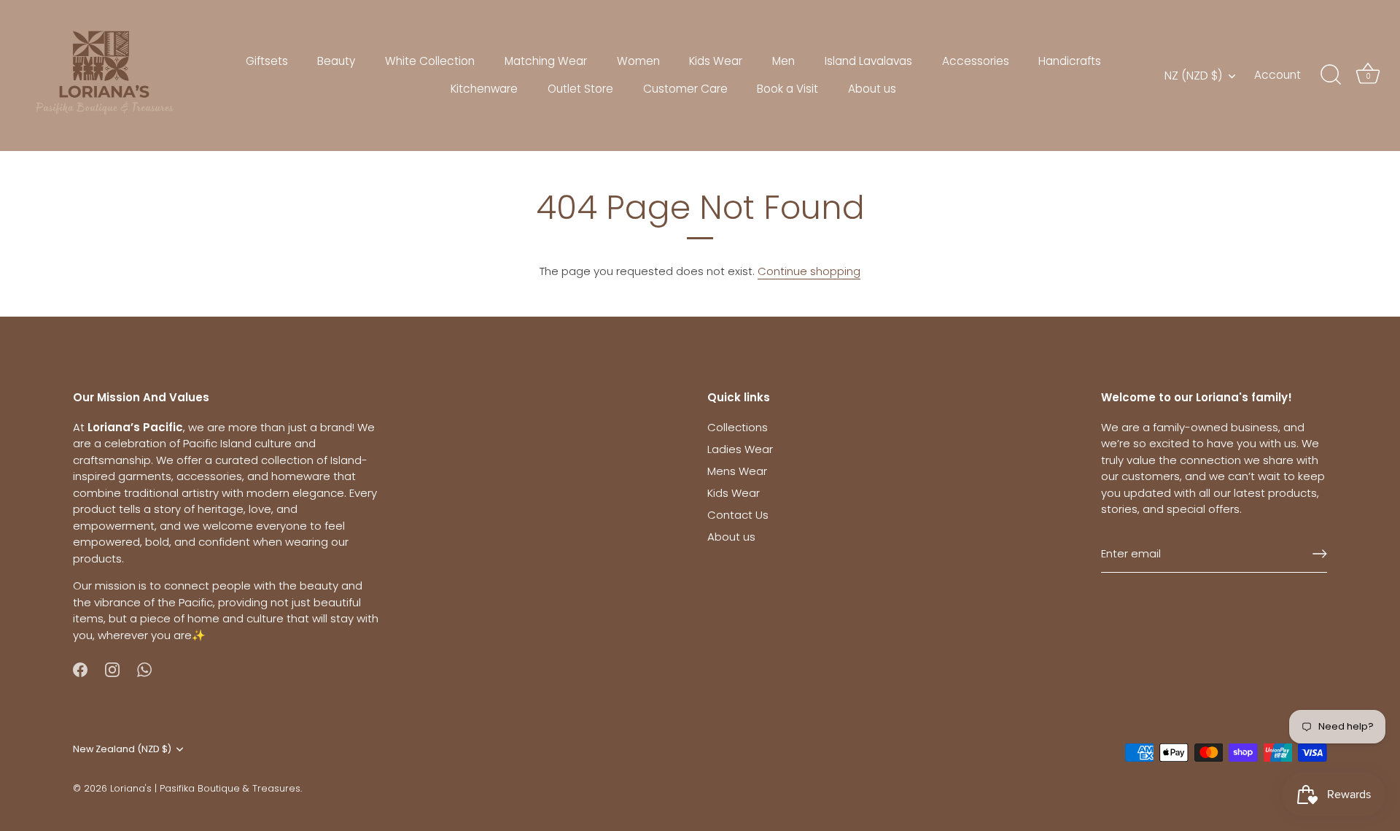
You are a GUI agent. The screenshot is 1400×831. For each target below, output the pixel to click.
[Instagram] (112, 668)
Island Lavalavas (868, 61)
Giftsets (267, 61)
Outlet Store (580, 88)
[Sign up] (1319, 553)
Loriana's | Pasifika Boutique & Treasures (205, 788)
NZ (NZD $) (1193, 75)
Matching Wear (546, 61)
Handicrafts (1069, 61)
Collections (737, 427)
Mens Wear (737, 471)
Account (1277, 74)
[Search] (1331, 75)
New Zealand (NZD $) (122, 749)
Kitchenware (484, 88)
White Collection (430, 61)
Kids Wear (715, 61)
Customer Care (685, 88)
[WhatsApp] (144, 668)
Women (638, 61)
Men (783, 61)
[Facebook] (80, 668)
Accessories (975, 61)
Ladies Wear (740, 449)
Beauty (336, 61)
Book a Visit (787, 88)
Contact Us (738, 514)
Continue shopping (809, 271)
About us (872, 88)
